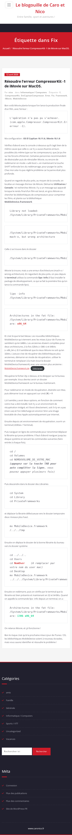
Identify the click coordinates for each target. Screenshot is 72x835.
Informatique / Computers (33, 92)
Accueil (6, 48)
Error (47, 95)
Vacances (10, 739)
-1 (60, 92)
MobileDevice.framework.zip (17, 368)
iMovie (8, 98)
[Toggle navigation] (9, 5)
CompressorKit (12, 95)
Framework (61, 95)
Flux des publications (16, 793)
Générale (10, 708)
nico (11, 92)
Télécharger (37, 368)
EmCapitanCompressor (32, 95)
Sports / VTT (12, 723)
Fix (52, 95)
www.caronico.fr (36, 828)
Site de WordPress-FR (16, 808)
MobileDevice (19, 98)
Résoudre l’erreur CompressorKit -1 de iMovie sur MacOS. (41, 48)
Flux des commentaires (17, 800)
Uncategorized (13, 731)
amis (8, 692)
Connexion (11, 785)
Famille (9, 700)
